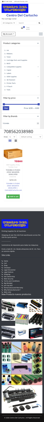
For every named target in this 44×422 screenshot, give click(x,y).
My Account (8, 34)
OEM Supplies (10, 165)
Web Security (8, 279)
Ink (8, 50)
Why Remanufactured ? (12, 290)
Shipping (7, 274)
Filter (6, 108)
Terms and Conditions (12, 281)
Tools (8, 90)
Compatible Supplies (14, 67)
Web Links (7, 292)
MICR (8, 63)
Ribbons (9, 54)
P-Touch (9, 86)
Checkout (7, 268)
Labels (9, 73)
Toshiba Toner (13, 167)
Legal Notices (8, 272)
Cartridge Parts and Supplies (17, 60)
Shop (5, 265)
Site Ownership (9, 277)
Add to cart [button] (14, 196)
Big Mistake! (8, 283)
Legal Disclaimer (10, 270)
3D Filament (11, 80)
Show (6, 137)
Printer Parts (11, 83)
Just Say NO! (8, 285)
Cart (5, 263)
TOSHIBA (6, 123)
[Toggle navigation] (41, 34)
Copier (9, 70)
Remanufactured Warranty (13, 288)
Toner (17, 165)
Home (6, 261)
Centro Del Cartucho (22, 15)
